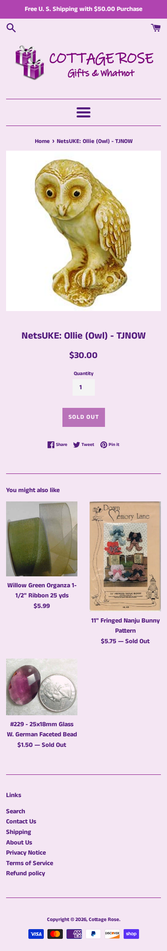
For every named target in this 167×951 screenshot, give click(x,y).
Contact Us (21, 821)
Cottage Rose (104, 919)
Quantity (84, 373)
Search (15, 811)
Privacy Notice (26, 852)
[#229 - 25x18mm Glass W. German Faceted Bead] (41, 687)
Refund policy (25, 873)
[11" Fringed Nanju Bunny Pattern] (125, 556)
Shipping (18, 832)
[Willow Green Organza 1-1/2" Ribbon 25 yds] (41, 538)
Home (42, 141)
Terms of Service (29, 863)
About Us (19, 842)
